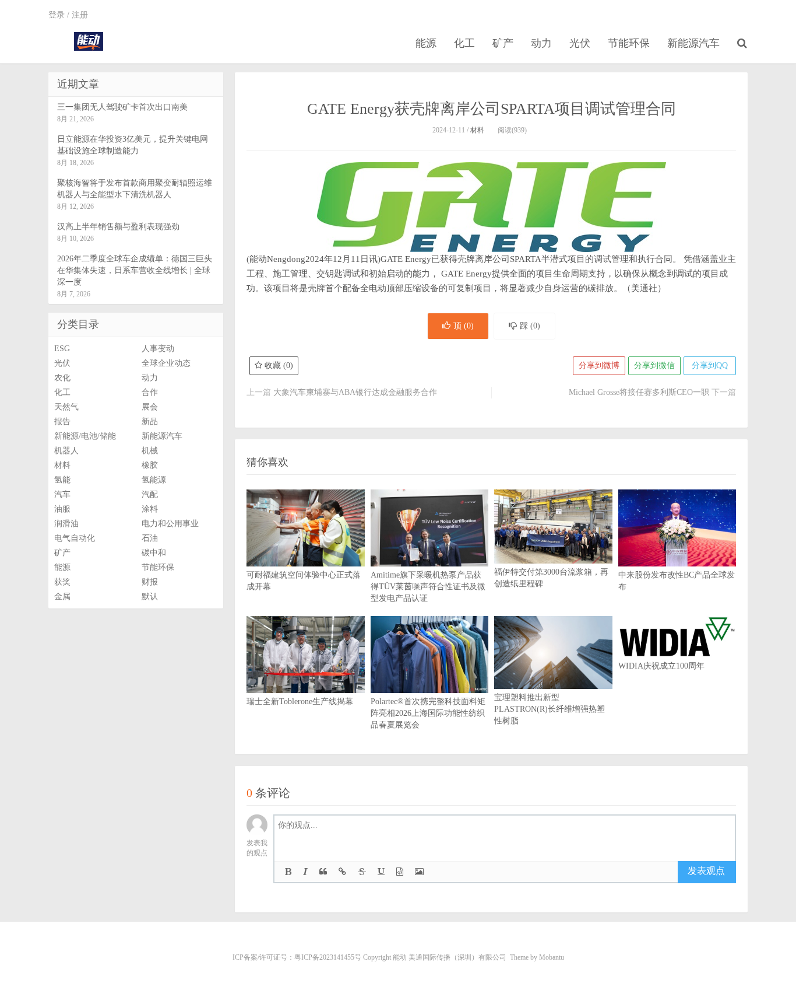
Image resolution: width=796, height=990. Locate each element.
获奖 (62, 582)
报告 (62, 421)
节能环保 (629, 43)
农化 (62, 377)
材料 (477, 130)
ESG (62, 348)
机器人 (66, 450)
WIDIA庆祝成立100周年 (661, 666)
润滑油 (66, 523)
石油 (150, 538)
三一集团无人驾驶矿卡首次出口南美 (122, 107)
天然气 (66, 407)
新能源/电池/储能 (85, 436)
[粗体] (288, 871)
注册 (80, 15)
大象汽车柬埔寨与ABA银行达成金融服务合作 (355, 392)
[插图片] (419, 871)
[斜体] (305, 871)
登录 (56, 15)
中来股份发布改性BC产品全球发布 (676, 581)
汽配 (150, 494)
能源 (425, 43)
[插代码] (400, 871)
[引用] (323, 871)
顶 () (463, 325)
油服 (62, 509)
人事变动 (158, 348)
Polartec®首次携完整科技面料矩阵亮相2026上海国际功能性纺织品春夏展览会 (428, 713)
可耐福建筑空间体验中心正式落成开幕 (303, 581)
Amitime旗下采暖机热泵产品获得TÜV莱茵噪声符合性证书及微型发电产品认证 (428, 587)
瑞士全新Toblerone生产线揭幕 (299, 701)
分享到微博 (599, 365)
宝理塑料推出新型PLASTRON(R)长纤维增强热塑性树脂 (549, 709)
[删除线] (362, 871)
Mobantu (551, 957)
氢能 (62, 479)
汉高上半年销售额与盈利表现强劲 (118, 226)
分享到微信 (654, 365)
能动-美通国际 (88, 41)
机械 (150, 450)
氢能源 (154, 479)
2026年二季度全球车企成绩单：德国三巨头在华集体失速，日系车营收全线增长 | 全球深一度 (134, 270)
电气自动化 (74, 538)
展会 (150, 407)
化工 (464, 43)
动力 (541, 43)
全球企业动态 (166, 363)
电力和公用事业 (170, 523)
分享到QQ (710, 365)
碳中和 (154, 552)
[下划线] (381, 871)
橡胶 (150, 465)
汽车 (62, 494)
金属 (62, 596)
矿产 (502, 43)
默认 (150, 596)
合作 (150, 392)
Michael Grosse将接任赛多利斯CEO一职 (639, 392)
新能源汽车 (693, 43)
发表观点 (706, 871)
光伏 (579, 43)
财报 (150, 582)
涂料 (150, 509)
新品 (150, 421)
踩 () (530, 325)
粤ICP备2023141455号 (327, 957)
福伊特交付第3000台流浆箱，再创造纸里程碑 (551, 578)
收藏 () (277, 365)
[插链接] (342, 871)
